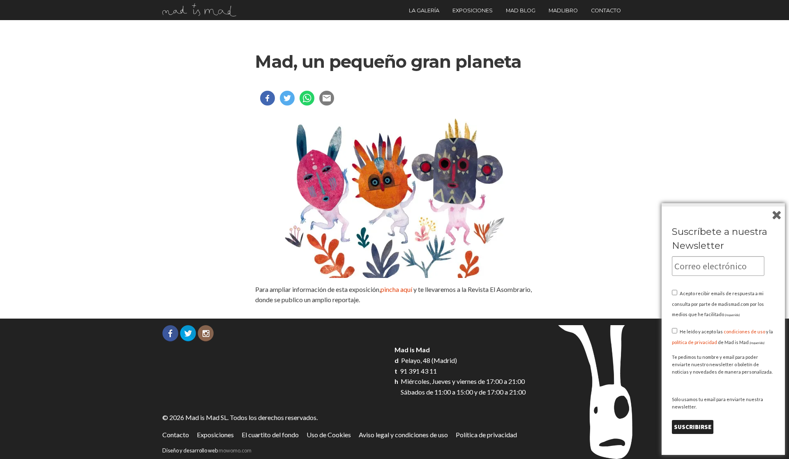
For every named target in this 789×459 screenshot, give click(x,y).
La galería (424, 10)
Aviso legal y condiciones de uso (403, 434)
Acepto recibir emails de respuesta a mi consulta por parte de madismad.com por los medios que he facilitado (718, 304)
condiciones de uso (744, 331)
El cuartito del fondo (270, 434)
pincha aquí (397, 289)
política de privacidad (694, 342)
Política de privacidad (486, 434)
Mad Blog (520, 10)
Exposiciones (472, 10)
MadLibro (563, 10)
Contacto (606, 10)
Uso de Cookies (329, 434)
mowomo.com (235, 450)
